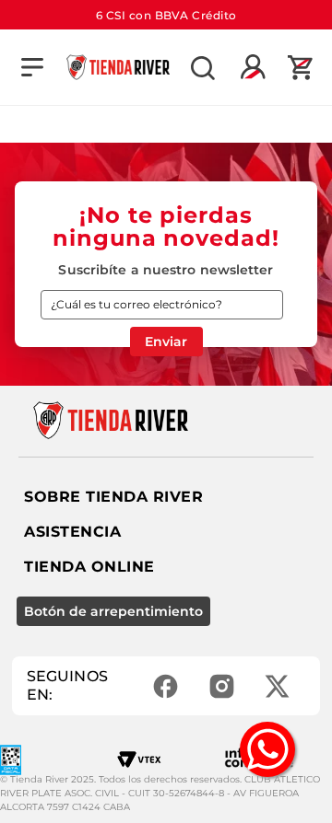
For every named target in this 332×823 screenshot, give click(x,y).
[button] (32, 67)
